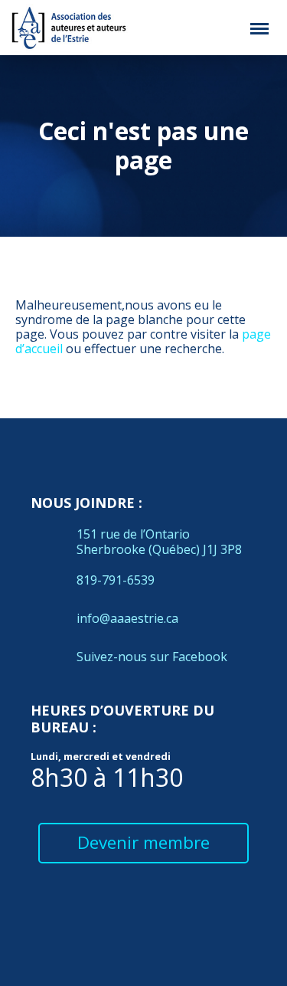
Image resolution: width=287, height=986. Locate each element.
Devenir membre (143, 842)
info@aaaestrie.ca (127, 618)
